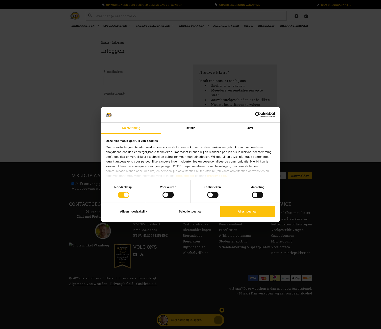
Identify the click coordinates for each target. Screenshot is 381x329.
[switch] (168, 195)
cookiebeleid (184, 175)
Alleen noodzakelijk (133, 211)
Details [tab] (190, 128)
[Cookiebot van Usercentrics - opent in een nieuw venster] (258, 115)
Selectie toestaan (190, 211)
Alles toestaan (247, 211)
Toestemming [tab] (130, 128)
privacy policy (217, 175)
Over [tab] (250, 128)
